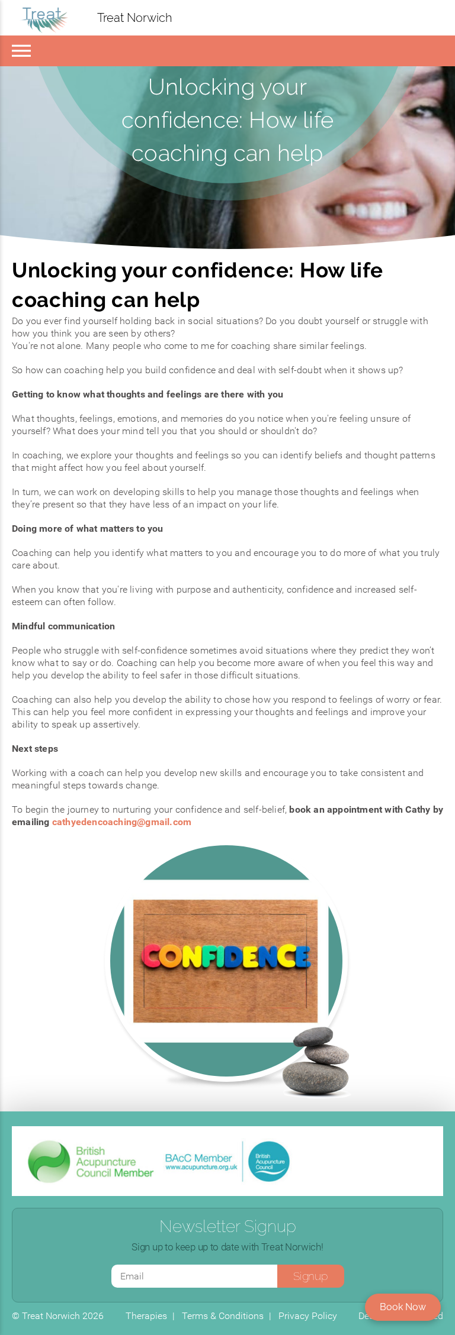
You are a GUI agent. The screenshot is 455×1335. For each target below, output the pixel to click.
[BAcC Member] (227, 1161)
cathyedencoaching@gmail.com (121, 821)
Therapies (146, 1315)
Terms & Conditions (223, 1315)
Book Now (403, 1307)
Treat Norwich (134, 18)
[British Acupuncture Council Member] (91, 1161)
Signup (310, 1275)
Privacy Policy (307, 1315)
